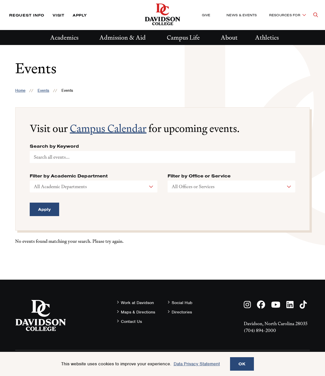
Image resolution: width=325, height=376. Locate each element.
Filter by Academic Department (69, 176)
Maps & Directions (138, 312)
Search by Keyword (54, 146)
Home (20, 90)
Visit (58, 15)
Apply (80, 15)
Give (206, 15)
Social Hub (182, 302)
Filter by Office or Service (199, 176)
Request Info (26, 15)
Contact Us (131, 321)
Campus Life (183, 37)
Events (43, 90)
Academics (64, 37)
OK (242, 363)
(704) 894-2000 (260, 330)
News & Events (241, 15)
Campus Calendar (108, 128)
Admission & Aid (122, 37)
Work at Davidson (137, 302)
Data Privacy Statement (197, 364)
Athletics (267, 37)
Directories (182, 312)
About (229, 37)
